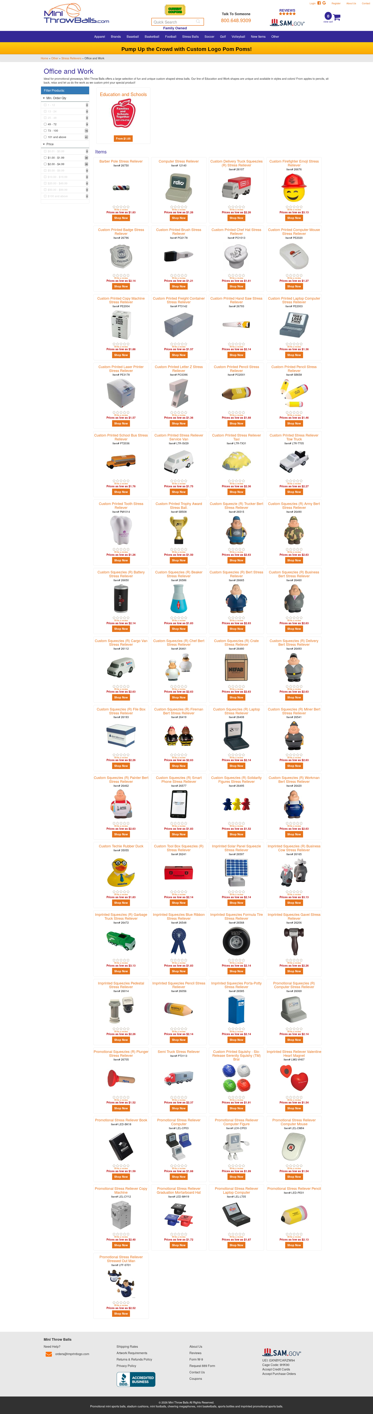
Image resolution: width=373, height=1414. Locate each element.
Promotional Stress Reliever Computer (178, 1123)
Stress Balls (190, 36)
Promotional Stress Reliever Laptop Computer (236, 1192)
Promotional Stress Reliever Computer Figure (236, 1123)
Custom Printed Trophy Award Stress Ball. (179, 507)
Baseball (133, 36)
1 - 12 (68, 105)
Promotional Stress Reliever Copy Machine (121, 1192)
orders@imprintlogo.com (72, 1354)
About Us (351, 3)
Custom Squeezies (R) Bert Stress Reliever (236, 575)
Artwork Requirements (132, 1353)
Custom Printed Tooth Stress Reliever (121, 507)
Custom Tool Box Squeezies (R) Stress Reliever (179, 849)
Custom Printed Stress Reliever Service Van (178, 438)
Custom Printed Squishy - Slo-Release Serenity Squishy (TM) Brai (236, 1057)
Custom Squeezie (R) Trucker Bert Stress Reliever (236, 507)
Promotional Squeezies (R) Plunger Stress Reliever (121, 1055)
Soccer (209, 36)
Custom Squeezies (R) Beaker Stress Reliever (178, 575)
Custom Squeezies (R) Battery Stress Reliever (121, 575)
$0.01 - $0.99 (68, 151)
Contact (366, 3)
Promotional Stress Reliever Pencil (294, 1190)
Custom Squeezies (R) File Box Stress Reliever (121, 712)
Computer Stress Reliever (179, 162)
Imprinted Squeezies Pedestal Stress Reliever (121, 986)
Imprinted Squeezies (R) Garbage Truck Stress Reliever (121, 918)
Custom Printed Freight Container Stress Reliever (179, 302)
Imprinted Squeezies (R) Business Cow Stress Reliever (294, 849)
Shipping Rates (127, 1346)
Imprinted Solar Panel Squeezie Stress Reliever (236, 849)
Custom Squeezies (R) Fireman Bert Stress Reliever (178, 712)
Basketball (152, 36)
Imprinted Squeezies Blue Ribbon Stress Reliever (179, 918)
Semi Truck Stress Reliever (179, 1053)
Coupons (195, 1378)
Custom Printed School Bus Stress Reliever (121, 438)
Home (44, 58)
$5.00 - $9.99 (68, 170)
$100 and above (68, 196)
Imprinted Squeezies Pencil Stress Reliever (178, 986)
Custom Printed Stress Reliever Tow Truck (294, 438)
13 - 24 (68, 111)
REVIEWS (287, 11)
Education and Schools (123, 94)
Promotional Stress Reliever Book (121, 1121)
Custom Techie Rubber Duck (121, 847)
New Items (258, 36)
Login (313, 3)
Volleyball (238, 36)
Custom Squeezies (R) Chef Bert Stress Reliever (178, 644)
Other (275, 36)
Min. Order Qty (56, 98)
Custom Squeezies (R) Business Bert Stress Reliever (294, 575)
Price (50, 144)
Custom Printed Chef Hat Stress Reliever (236, 233)
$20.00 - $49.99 (68, 183)
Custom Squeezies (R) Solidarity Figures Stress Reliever (236, 781)
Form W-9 (196, 1359)
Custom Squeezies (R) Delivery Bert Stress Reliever (294, 644)
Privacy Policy (126, 1365)
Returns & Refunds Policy (134, 1359)
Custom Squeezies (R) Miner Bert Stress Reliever (294, 712)
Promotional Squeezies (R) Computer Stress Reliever (294, 986)
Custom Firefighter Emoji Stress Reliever (294, 164)
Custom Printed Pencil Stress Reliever (236, 370)
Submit (198, 21)
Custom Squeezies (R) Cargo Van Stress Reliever (121, 644)
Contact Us (197, 1372)
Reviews (195, 1353)
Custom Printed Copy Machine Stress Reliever (121, 302)
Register (336, 3)
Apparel (99, 36)
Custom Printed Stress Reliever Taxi (236, 438)
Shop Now (121, 218)
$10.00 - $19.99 (68, 177)
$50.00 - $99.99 (68, 190)
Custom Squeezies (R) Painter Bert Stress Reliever (121, 781)
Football (170, 36)
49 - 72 (68, 124)
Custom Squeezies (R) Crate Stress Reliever (236, 644)
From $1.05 (123, 138)
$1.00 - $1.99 (68, 157)
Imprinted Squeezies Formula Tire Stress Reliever (236, 918)
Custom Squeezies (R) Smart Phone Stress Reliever (179, 781)
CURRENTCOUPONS (175, 10)
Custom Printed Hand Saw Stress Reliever (236, 302)
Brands (116, 36)
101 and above (68, 137)
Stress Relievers (71, 58)
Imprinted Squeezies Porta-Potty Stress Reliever (236, 986)
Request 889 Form (202, 1365)
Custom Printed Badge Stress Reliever (121, 233)
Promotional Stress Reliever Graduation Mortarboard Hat (179, 1192)
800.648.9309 (236, 20)
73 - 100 (68, 130)
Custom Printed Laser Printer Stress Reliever (121, 370)
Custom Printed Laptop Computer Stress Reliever (294, 302)
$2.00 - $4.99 (68, 164)
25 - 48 (68, 118)
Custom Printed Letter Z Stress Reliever (179, 370)
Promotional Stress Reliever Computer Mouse (294, 1123)
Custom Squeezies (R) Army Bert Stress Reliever (294, 507)
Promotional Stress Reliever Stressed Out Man (121, 1260)
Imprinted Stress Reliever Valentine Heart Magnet (294, 1055)
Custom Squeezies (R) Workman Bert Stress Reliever (294, 781)
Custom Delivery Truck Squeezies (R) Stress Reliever (236, 164)
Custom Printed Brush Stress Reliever (178, 233)
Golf (223, 36)
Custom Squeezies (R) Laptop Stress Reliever (236, 712)
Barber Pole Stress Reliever (121, 162)
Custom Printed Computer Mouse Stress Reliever (294, 233)
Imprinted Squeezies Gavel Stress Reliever (294, 918)
